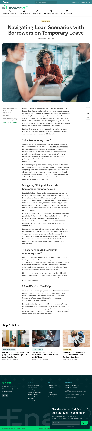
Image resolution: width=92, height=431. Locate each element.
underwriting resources (44, 306)
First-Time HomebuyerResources (34, 397)
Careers (50, 392)
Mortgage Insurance (33, 385)
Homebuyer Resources (34, 392)
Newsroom (51, 390)
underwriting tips (62, 306)
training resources (62, 311)
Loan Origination (32, 387)
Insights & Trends (33, 394)
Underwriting (46, 21)
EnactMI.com (75, 2)
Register (84, 423)
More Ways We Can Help (10, 122)
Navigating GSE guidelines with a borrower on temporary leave (7, 113)
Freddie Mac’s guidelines (42, 269)
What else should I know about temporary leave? (10, 118)
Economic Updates (33, 401)
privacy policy (70, 426)
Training (82, 2)
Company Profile (53, 385)
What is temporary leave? (10, 108)
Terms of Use (42, 428)
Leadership (51, 387)
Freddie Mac (55, 147)
